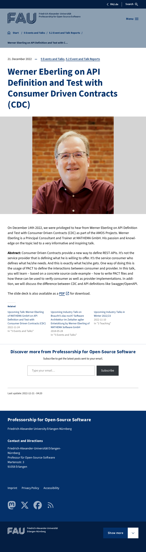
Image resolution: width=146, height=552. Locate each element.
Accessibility (51, 488)
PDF (62, 293)
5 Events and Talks (52, 59)
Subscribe (107, 370)
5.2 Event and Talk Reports (83, 59)
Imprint (12, 488)
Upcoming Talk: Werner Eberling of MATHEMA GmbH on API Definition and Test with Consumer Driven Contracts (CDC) (27, 317)
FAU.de (114, 4)
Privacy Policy (30, 488)
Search (129, 4)
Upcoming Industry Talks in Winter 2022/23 (109, 314)
